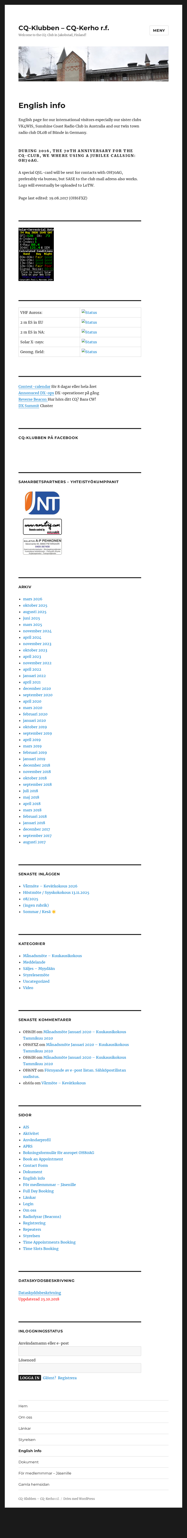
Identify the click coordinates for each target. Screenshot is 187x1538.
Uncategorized (36, 981)
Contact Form (35, 1165)
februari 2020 (35, 714)
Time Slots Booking (41, 1248)
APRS (28, 1146)
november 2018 (37, 771)
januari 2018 (34, 823)
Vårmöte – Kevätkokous (64, 1083)
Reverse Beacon (33, 399)
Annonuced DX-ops (36, 393)
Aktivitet (31, 1133)
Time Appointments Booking (49, 1242)
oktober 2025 (35, 605)
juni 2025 (31, 618)
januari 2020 (34, 720)
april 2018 (32, 803)
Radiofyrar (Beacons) (42, 1216)
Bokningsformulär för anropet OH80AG (58, 1152)
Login (28, 1204)
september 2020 (37, 695)
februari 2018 (35, 816)
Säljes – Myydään (39, 968)
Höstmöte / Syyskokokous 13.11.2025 (56, 892)
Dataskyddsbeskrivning (39, 1292)
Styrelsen (31, 1236)
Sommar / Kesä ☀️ (39, 911)
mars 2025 (32, 624)
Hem (23, 1406)
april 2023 (32, 656)
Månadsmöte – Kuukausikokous (52, 955)
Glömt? (49, 1378)
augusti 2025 (35, 611)
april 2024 (32, 637)
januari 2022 (34, 675)
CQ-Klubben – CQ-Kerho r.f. (63, 28)
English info (34, 1178)
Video (28, 987)
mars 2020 (32, 707)
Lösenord (27, 1360)
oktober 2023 (35, 650)
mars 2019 (32, 746)
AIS (26, 1127)
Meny (159, 30)
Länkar (29, 1197)
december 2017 (36, 829)
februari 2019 (35, 752)
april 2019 (32, 739)
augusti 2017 (34, 842)
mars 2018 (32, 810)
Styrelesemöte (36, 975)
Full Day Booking (38, 1191)
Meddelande (34, 962)
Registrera (67, 1378)
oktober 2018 (35, 778)
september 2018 (37, 784)
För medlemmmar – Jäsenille (49, 1184)
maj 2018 (31, 797)
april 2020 (32, 701)
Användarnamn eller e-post (43, 1343)
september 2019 (37, 733)
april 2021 (32, 682)
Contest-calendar (34, 386)
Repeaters (32, 1229)
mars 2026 (32, 599)
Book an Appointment (43, 1159)
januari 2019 (34, 759)
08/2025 (30, 899)
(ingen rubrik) (36, 905)
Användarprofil (37, 1140)
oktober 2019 (35, 727)
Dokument (32, 1172)
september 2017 (37, 835)
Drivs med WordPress (79, 1499)
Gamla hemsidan (33, 1484)
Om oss (29, 1210)
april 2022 (32, 669)
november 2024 (37, 631)
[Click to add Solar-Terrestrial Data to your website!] (79, 254)
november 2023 (37, 643)
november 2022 (37, 663)
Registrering (34, 1223)
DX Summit (28, 405)
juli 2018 (30, 791)
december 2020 (37, 688)
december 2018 (36, 765)
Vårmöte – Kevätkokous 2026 (50, 886)
